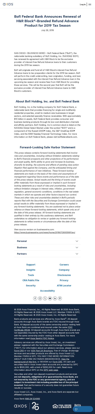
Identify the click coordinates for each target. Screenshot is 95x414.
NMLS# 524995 (32, 398)
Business (22, 247)
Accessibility (47, 290)
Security (31, 285)
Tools (31, 275)
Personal (22, 241)
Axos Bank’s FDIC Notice (42, 338)
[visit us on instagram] (40, 298)
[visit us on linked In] (55, 298)
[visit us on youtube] (50, 298)
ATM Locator (64, 285)
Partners (22, 253)
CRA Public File (31, 280)
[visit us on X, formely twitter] (45, 298)
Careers (64, 264)
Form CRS (19, 350)
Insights (30, 270)
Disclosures (64, 275)
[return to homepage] (8, 4)
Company (64, 270)
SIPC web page (51, 370)
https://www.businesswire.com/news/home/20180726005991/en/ (44, 232)
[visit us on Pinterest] (60, 298)
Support (30, 264)
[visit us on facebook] (35, 298)
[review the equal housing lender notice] (62, 406)
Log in (83, 4)
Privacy (64, 280)
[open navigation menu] (90, 4)
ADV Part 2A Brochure (42, 350)
